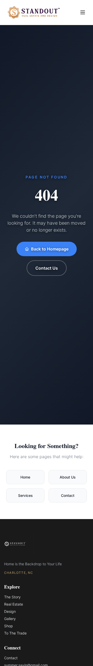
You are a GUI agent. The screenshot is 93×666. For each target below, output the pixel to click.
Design (10, 611)
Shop (8, 626)
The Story (12, 597)
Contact (67, 495)
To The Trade (15, 633)
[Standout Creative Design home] (33, 12)
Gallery (10, 618)
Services (25, 495)
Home (25, 477)
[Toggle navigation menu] (83, 12)
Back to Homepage (49, 249)
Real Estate (13, 604)
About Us (68, 477)
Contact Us (46, 268)
